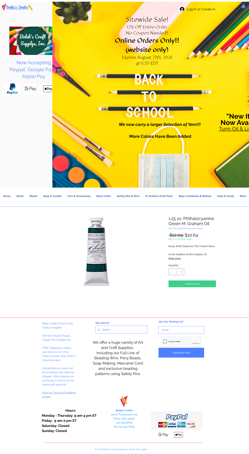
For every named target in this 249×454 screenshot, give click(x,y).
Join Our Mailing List (170, 321)
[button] (243, 5)
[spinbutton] (176, 272)
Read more (175, 258)
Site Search (102, 323)
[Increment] (181, 272)
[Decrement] (171, 272)
